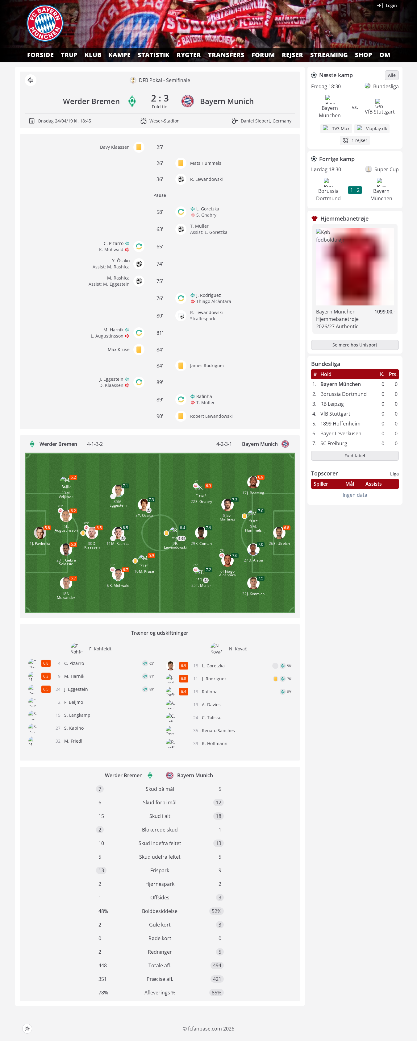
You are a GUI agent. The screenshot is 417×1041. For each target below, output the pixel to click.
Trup (69, 55)
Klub (93, 55)
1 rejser (359, 140)
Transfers (226, 55)
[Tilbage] (30, 80)
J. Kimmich (256, 593)
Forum (263, 55)
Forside (40, 55)
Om (384, 55)
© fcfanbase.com (202, 1028)
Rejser (292, 55)
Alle (392, 75)
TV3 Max (340, 128)
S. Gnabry (206, 215)
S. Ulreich (281, 543)
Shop (363, 55)
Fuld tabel (354, 455)
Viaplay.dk (376, 128)
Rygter (189, 55)
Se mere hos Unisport (354, 345)
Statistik (153, 55)
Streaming (329, 55)
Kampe (119, 55)
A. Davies (211, 704)
